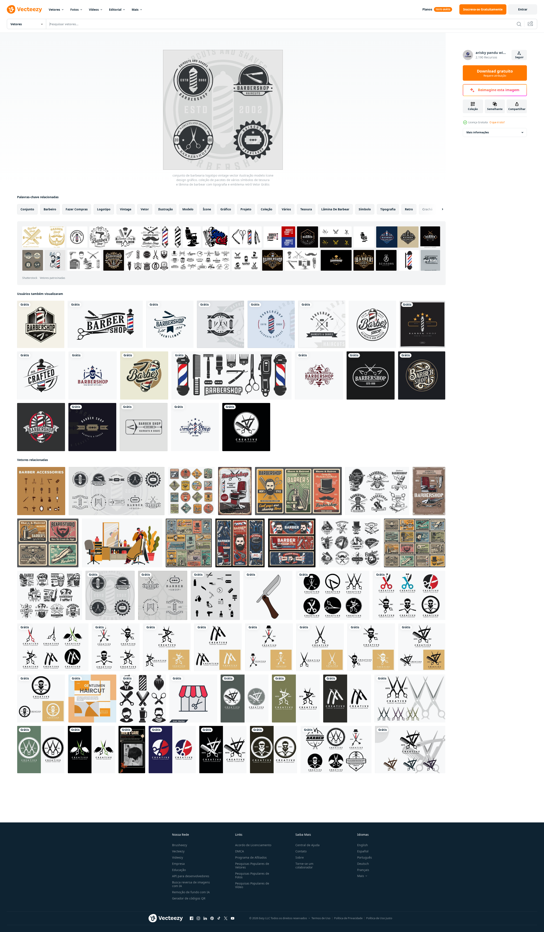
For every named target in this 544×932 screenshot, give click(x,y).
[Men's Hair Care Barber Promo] (131, 749)
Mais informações (477, 132)
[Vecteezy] (24, 9)
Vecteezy (178, 851)
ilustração (165, 209)
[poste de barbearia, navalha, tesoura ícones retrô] (349, 543)
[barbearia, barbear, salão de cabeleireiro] (414, 543)
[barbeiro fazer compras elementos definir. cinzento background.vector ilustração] (215, 595)
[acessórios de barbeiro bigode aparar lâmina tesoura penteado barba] (41, 491)
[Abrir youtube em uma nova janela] (232, 918)
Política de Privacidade (348, 918)
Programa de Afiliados (251, 857)
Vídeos (94, 9)
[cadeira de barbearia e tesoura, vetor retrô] (235, 491)
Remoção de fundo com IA (191, 892)
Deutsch (363, 864)
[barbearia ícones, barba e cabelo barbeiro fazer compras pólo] (49, 595)
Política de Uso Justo (379, 918)
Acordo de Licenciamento (253, 845)
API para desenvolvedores (190, 876)
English (362, 845)
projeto (245, 209)
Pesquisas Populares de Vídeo (252, 885)
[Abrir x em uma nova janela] (225, 918)
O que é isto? (497, 122)
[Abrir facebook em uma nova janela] (191, 918)
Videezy (177, 857)
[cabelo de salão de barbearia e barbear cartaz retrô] (429, 491)
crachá (427, 209)
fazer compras (77, 209)
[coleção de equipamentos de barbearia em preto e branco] (232, 375)
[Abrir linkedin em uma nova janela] (205, 918)
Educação (179, 870)
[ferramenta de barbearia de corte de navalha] (267, 595)
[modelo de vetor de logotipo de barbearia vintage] (93, 375)
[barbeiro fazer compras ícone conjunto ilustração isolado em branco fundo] (143, 698)
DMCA (239, 851)
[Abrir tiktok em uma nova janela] (219, 918)
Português (364, 857)
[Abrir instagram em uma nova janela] (198, 918)
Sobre (299, 857)
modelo (187, 209)
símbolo (365, 209)
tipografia (387, 209)
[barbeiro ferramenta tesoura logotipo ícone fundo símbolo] (246, 427)
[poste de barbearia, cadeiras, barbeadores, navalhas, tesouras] (189, 543)
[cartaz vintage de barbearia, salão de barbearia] (47, 543)
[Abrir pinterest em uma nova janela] (212, 918)
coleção (266, 209)
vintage (125, 209)
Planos (427, 9)
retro (409, 209)
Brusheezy (179, 845)
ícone (207, 209)
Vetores (54, 9)
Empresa (178, 864)
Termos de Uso (320, 918)
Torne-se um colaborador (304, 865)
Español (363, 851)
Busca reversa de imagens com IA (191, 884)
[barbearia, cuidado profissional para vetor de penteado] (122, 543)
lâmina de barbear (335, 209)
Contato (301, 851)
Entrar (522, 9)
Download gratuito (495, 72)
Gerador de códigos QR (188, 898)
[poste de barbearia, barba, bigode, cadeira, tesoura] (191, 491)
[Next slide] (439, 209)
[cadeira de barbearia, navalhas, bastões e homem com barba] (240, 543)
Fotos (74, 9)
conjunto (27, 209)
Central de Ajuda (307, 845)
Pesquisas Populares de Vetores (252, 865)
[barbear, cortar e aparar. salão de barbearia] (298, 491)
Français (363, 870)
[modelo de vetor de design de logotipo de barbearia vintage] (40, 324)
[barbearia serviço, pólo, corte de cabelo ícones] (377, 491)
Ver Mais (430, 260)
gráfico (225, 209)
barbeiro (50, 209)
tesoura (306, 209)
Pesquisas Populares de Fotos (252, 875)
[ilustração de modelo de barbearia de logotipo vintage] (169, 324)
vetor (145, 209)
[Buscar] (519, 24)
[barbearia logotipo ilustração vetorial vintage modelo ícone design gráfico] (92, 427)
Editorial (115, 9)
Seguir (519, 57)
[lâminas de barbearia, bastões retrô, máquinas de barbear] (291, 543)
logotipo (104, 209)
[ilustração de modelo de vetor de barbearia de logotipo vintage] (421, 375)
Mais (135, 9)
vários (286, 209)
